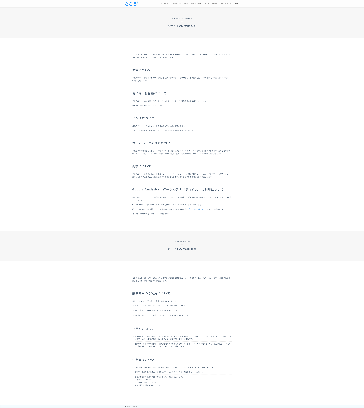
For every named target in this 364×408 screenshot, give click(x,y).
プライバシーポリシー (196, 209)
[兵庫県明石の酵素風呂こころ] (131, 4)
